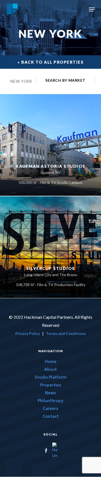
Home (51, 362)
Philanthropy (50, 401)
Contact (51, 417)
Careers (50, 409)
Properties (50, 385)
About (50, 370)
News (50, 393)
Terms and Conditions (66, 333)
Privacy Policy (27, 333)
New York (21, 82)
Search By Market (65, 80)
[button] (92, 9)
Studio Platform (50, 377)
